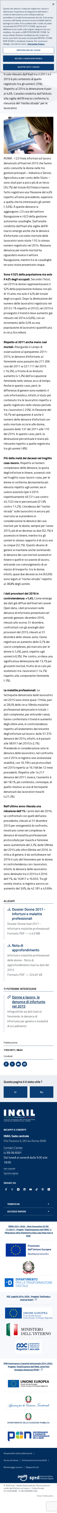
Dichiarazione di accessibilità (34, 1460)
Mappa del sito (32, 1467)
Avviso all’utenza (11, 1460)
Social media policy (45, 1495)
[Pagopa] (22, 1478)
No (41, 1092)
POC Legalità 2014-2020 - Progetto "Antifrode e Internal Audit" (28, 1298)
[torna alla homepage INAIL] (20, 1115)
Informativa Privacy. (36, 44)
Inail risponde (9, 1168)
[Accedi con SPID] (41, 1478)
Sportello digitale (11, 1173)
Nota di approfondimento (28, 947)
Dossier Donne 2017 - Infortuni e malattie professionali (28, 914)
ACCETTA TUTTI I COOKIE (28, 66)
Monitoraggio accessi (13, 1467)
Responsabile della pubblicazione (18, 1453)
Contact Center (13, 1147)
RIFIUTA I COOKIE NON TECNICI (28, 58)
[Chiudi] (53, 4)
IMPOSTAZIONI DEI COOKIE (29, 50)
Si (15, 1092)
